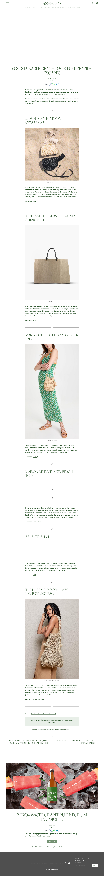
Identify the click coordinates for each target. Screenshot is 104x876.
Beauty (40, 7)
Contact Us (59, 863)
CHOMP (41, 847)
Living (34, 7)
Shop (78, 7)
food (49, 847)
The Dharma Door (38, 699)
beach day (40, 729)
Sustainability (26, 7)
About (33, 863)
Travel (64, 7)
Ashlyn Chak (53, 78)
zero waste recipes (68, 847)
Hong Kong (53, 847)
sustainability (60, 847)
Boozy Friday (35, 847)
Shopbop (35, 457)
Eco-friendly (52, 729)
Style (59, 7)
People (54, 7)
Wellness (47, 7)
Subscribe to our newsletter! (82, 859)
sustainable (66, 729)
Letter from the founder (45, 863)
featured (57, 729)
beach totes (45, 729)
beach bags (34, 729)
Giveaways (71, 7)
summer (62, 729)
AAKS (34, 575)
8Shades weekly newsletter (49, 720)
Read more (52, 841)
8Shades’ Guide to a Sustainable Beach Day (44, 714)
